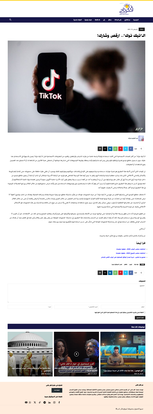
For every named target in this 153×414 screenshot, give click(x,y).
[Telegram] (44, 403)
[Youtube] (26, 403)
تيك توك (136, 264)
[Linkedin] (110, 149)
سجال (109, 20)
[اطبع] (100, 149)
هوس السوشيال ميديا (117, 264)
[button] (10, 20)
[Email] (105, 149)
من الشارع (127, 20)
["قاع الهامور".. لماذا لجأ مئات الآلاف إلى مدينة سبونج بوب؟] (122, 354)
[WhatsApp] (115, 149)
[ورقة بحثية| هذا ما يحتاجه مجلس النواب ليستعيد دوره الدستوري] (30, 354)
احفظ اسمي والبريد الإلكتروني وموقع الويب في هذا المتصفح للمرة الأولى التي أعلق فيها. (119, 312)
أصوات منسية (77, 20)
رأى (104, 20)
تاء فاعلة (97, 20)
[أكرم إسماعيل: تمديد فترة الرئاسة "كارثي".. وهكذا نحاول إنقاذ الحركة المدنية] (76, 354)
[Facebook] (131, 149)
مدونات (141, 29)
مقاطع (125, 264)
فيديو (130, 264)
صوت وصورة (88, 20)
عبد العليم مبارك (133, 138)
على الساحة (118, 20)
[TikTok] (40, 403)
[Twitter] (125, 149)
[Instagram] (54, 403)
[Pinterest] (120, 149)
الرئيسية (135, 20)
